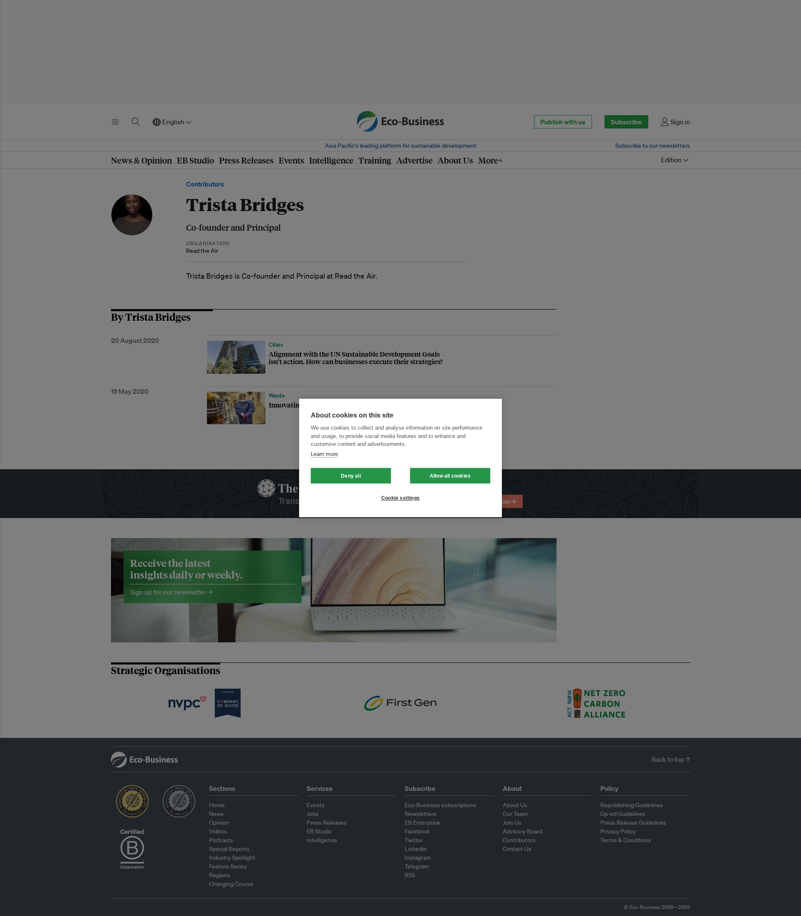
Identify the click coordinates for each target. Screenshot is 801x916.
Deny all (351, 476)
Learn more (324, 454)
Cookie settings (400, 498)
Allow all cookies (450, 476)
